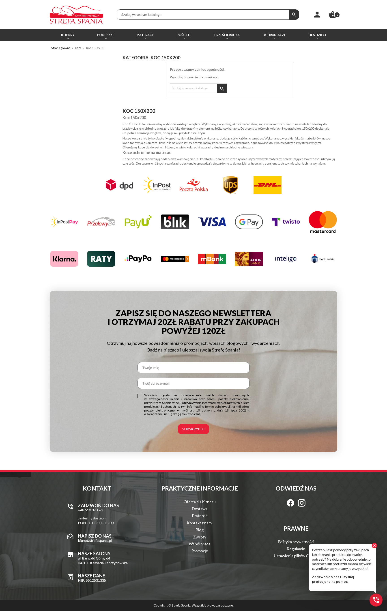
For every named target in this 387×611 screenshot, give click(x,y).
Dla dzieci (317, 35)
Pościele (184, 35)
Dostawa (200, 508)
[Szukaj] (294, 14)
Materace (145, 35)
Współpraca (199, 543)
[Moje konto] (317, 14)
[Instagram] (301, 502)
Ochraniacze (274, 35)
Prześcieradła (227, 35)
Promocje (199, 550)
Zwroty (199, 536)
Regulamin (296, 548)
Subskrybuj (193, 429)
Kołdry (67, 35)
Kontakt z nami (200, 522)
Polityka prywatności (296, 541)
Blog (200, 529)
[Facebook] (290, 502)
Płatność (199, 515)
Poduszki (105, 35)
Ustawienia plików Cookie (296, 555)
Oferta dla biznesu (200, 501)
